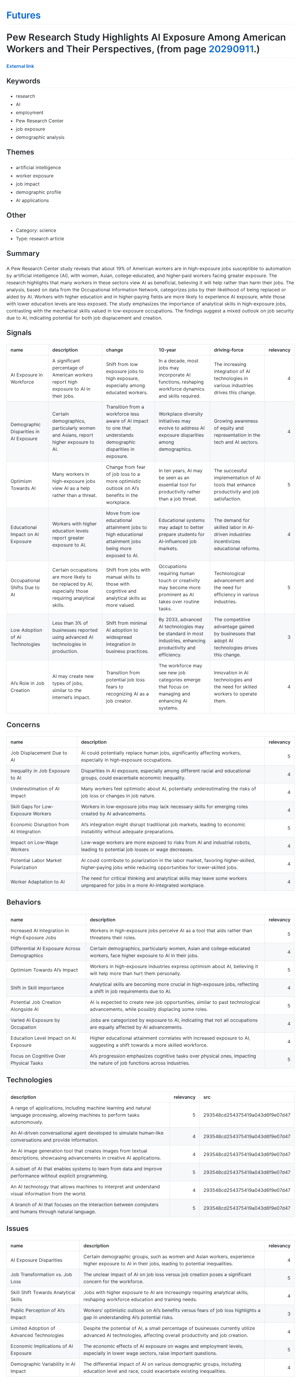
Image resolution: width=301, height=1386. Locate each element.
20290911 (231, 49)
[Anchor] (43, 80)
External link (20, 66)
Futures (23, 15)
